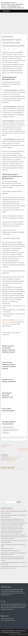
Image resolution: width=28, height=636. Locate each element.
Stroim (4, 49)
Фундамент (6, 432)
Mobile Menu (6, 11)
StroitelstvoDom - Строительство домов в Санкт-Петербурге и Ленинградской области (13, 5)
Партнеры (25, 634)
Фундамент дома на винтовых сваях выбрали (9, 380)
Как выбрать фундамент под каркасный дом (8, 423)
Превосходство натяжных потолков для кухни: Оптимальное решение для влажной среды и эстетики (12, 558)
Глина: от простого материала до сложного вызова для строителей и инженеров (9, 365)
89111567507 (15, 458)
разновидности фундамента (10, 430)
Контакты (20, 634)
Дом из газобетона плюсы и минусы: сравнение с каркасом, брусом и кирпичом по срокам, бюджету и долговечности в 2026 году (14, 536)
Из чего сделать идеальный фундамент (8, 409)
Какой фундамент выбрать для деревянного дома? (7, 395)
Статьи (14, 49)
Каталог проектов (13, 634)
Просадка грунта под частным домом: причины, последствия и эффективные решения (8, 349)
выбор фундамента (8, 427)
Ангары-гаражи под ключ (7, 548)
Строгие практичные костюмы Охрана (10, 550)
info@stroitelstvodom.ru (10, 460)
